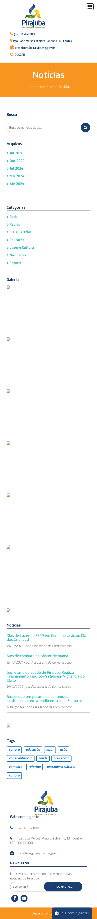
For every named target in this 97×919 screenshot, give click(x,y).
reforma (34, 767)
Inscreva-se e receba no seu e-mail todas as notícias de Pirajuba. (43, 876)
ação (63, 750)
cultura (14, 750)
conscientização (20, 758)
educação (33, 750)
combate (15, 767)
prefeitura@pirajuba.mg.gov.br (35, 48)
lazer (50, 750)
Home (31, 87)
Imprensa (46, 87)
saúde (43, 758)
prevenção (61, 758)
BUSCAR (20, 55)
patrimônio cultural (61, 767)
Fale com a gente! (74, 913)
